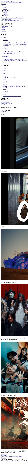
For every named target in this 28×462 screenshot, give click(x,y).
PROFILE (5, 11)
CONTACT (6, 15)
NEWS (5, 9)
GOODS (5, 14)
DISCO (5, 13)
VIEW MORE (4, 111)
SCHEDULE (6, 10)
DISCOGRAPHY (5, 102)
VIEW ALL (3, 37)
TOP (4, 7)
